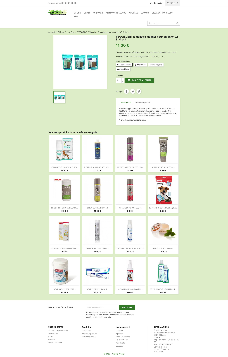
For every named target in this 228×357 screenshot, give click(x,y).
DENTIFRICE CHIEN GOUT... (97, 289)
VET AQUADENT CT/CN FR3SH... (163, 289)
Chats (87, 13)
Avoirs (50, 336)
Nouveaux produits (89, 334)
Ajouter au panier (139, 80)
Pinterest (138, 91)
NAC (76, 16)
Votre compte (56, 327)
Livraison (119, 331)
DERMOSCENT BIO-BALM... (163, 248)
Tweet (132, 91)
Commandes (53, 333)
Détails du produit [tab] (142, 102)
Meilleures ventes (88, 337)
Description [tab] (126, 102)
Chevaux (98, 13)
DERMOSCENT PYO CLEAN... (97, 248)
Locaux (145, 13)
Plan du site (120, 343)
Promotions (86, 331)
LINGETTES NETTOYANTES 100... (64, 208)
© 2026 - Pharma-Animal (114, 354)
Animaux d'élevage (116, 13)
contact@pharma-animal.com (162, 350)
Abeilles (133, 13)
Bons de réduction (55, 343)
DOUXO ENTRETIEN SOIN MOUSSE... (130, 248)
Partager (126, 91)
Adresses (51, 340)
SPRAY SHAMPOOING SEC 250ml (130, 167)
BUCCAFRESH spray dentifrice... (130, 289)
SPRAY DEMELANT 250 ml (97, 208)
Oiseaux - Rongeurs (162, 13)
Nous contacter (122, 340)
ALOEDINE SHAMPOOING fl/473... (97, 167)
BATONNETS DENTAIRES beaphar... (163, 208)
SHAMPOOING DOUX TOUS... (163, 167)
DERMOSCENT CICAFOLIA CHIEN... (64, 167)
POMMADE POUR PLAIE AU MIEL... (64, 248)
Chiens (77, 13)
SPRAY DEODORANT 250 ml (130, 208)
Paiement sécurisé (123, 337)
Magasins (119, 346)
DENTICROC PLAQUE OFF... (65, 289)
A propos (119, 334)
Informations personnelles (58, 330)
